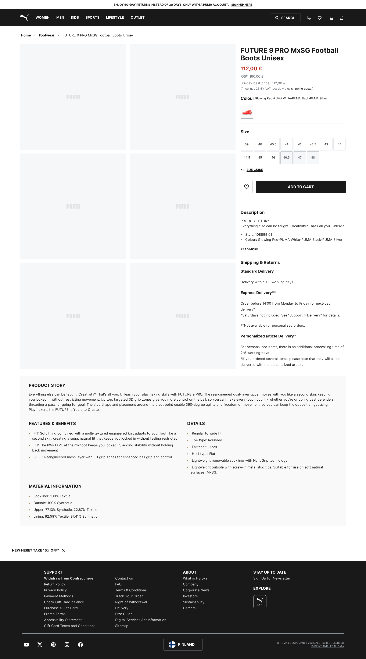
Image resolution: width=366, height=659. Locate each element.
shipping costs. (301, 88)
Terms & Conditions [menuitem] (131, 590)
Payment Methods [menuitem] (58, 596)
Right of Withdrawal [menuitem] (131, 602)
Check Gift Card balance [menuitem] (64, 602)
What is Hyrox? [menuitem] (195, 578)
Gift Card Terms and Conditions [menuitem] (69, 626)
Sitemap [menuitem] (121, 626)
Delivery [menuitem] (121, 608)
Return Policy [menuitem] (54, 584)
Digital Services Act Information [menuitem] (140, 620)
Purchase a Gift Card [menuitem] (61, 608)
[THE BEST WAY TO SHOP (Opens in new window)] (259, 601)
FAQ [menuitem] (118, 584)
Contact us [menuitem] (124, 578)
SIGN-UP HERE (241, 4)
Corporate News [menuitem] (196, 590)
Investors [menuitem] (190, 596)
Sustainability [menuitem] (193, 602)
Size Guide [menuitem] (123, 614)
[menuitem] (42, 17)
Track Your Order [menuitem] (129, 596)
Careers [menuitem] (189, 608)
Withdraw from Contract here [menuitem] (68, 578)
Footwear (47, 35)
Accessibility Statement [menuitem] (63, 620)
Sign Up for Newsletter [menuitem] (271, 578)
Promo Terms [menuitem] (54, 614)
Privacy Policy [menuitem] (55, 590)
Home (26, 35)
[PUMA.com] (23, 18)
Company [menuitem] (190, 584)
